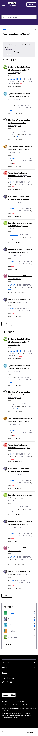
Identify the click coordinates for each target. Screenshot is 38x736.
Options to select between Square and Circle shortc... (20, 96)
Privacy (4, 704)
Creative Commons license (10, 717)
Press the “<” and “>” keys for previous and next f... (20, 252)
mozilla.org (5, 701)
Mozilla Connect (11, 4)
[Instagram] (7, 682)
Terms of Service (19, 701)
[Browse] (3, 5)
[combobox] (19, 17)
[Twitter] (3, 682)
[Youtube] (11, 682)
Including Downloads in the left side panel (20, 226)
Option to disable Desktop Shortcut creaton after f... (20, 70)
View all (6, 324)
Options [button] (35, 29)
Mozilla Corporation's (11, 708)
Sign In (31, 4)
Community (8, 49)
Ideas (4, 29)
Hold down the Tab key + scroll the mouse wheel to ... (20, 199)
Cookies (14, 704)
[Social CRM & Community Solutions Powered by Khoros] (31, 732)
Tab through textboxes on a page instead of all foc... (20, 149)
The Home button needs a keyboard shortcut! (19, 123)
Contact (25, 704)
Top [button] (2, 731)
